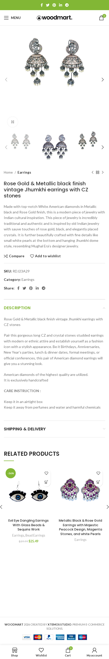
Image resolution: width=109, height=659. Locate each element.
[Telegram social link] (67, 5)
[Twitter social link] (47, 5)
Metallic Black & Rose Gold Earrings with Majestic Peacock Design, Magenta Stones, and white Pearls (80, 527)
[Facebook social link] (41, 5)
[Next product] (102, 172)
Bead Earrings (35, 535)
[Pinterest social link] (54, 5)
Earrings (24, 172)
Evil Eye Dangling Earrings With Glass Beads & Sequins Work (28, 525)
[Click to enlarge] (13, 122)
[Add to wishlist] (46, 473)
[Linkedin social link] (61, 5)
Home (8, 172)
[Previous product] (92, 172)
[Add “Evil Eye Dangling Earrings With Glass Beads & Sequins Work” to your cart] (46, 482)
